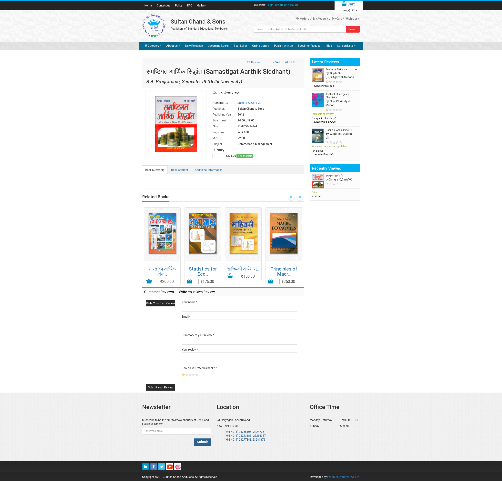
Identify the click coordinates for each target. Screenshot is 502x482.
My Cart (337, 18)
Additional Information (209, 169)
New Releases (194, 45)
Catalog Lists (345, 45)
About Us (172, 45)
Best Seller (240, 45)
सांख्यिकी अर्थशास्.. (243, 269)
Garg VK (256, 102)
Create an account (286, 4)
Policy (178, 5)
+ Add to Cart (245, 156)
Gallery (201, 5)
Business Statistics (336, 69)
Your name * (189, 302)
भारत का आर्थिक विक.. (162, 271)
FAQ (189, 5)
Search (352, 29)
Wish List (351, 18)
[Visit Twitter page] (161, 466)
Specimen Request (309, 45)
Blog (329, 45)
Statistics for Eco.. (203, 271)
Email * (186, 316)
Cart (351, 4)
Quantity (218, 150)
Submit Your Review (160, 387)
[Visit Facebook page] (153, 466)
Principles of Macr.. (283, 271)
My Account (320, 18)
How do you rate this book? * (199, 368)
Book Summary (155, 169)
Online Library (260, 45)
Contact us (163, 5)
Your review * (190, 349)
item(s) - (347, 10)
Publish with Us (283, 45)
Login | (271, 4)
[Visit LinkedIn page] (145, 466)
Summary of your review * (198, 335)
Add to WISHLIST (286, 62)
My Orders (302, 18)
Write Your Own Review (160, 303)
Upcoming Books (218, 45)
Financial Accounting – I (339, 130)
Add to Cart (149, 281)
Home (148, 5)
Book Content (179, 169)
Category (153, 45)
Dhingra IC (243, 102)
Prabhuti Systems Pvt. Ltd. (343, 476)
